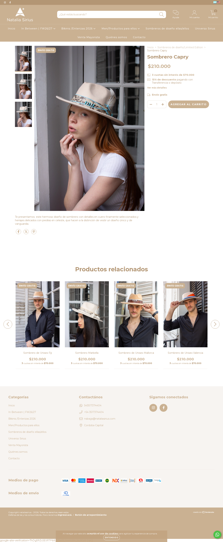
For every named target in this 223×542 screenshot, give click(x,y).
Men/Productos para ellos (120, 28)
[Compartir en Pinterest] (33, 233)
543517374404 (92, 405)
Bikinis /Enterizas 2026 (77, 28)
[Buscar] (161, 14)
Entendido (111, 537)
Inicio (11, 28)
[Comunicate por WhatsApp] (217, 535)
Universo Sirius (205, 28)
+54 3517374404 (94, 412)
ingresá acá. (65, 515)
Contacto (139, 37)
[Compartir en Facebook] (19, 233)
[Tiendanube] (204, 512)
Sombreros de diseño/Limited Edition (180, 47)
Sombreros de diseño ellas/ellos (167, 28)
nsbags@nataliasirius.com (99, 418)
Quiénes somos (116, 37)
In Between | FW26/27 (37, 28)
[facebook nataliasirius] (10, 2)
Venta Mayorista (89, 37)
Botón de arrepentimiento (91, 515)
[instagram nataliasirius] (5, 2)
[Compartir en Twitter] (26, 233)
